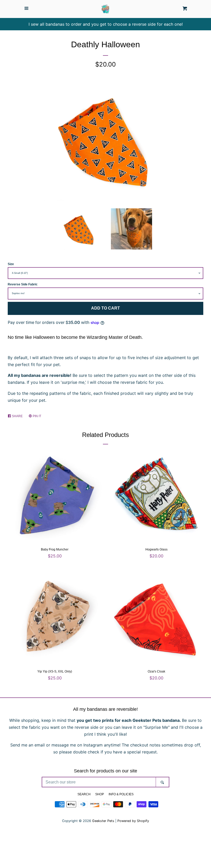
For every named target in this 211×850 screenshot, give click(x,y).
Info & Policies (121, 794)
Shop (99, 794)
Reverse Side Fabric (23, 284)
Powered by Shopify (133, 821)
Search (84, 794)
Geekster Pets (103, 821)
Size (11, 264)
